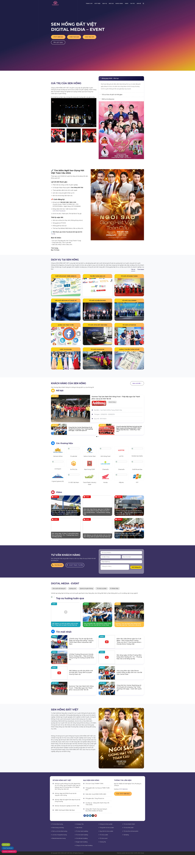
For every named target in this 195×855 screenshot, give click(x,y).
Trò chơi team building (82, 834)
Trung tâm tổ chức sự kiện (107, 827)
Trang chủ (89, 3)
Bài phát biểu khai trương (59, 838)
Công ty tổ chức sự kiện (106, 824)
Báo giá (111, 3)
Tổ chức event (103, 838)
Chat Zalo (6, 844)
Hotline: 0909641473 (9, 851)
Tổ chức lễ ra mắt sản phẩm (131, 831)
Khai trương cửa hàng (58, 827)
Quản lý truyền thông (86, 588)
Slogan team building (81, 842)
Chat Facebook (7, 848)
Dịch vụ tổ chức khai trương (59, 831)
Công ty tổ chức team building (84, 845)
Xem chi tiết (136, 383)
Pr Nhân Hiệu (114, 588)
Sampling (126, 834)
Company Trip (79, 824)
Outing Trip (103, 842)
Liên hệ (139, 3)
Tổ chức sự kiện (101, 588)
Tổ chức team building (82, 831)
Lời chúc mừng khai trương (59, 834)
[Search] (143, 3)
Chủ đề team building (82, 838)
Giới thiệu (97, 3)
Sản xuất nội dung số (59, 588)
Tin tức (132, 3)
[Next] (146, 429)
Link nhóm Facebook (59, 211)
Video (126, 3)
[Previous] (49, 429)
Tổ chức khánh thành (129, 824)
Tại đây (53, 234)
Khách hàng (119, 3)
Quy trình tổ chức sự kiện (106, 831)
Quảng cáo (72, 588)
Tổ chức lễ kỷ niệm (129, 827)
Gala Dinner (79, 827)
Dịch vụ (104, 3)
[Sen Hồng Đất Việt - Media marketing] (64, 3)
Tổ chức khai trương (57, 824)
